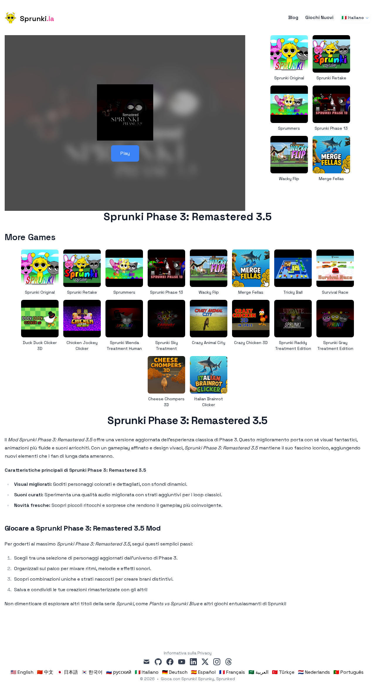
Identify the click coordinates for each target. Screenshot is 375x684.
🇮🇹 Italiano (353, 17)
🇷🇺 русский (118, 672)
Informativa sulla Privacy (188, 653)
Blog (293, 17)
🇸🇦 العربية (258, 672)
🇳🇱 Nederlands (314, 672)
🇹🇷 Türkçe (283, 672)
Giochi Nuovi (319, 17)
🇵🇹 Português (348, 672)
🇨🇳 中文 (45, 672)
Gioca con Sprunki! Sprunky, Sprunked (198, 678)
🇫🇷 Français (232, 672)
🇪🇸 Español (203, 672)
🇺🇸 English (22, 672)
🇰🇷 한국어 (92, 672)
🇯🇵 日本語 (67, 672)
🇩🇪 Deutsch (175, 672)
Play (125, 153)
